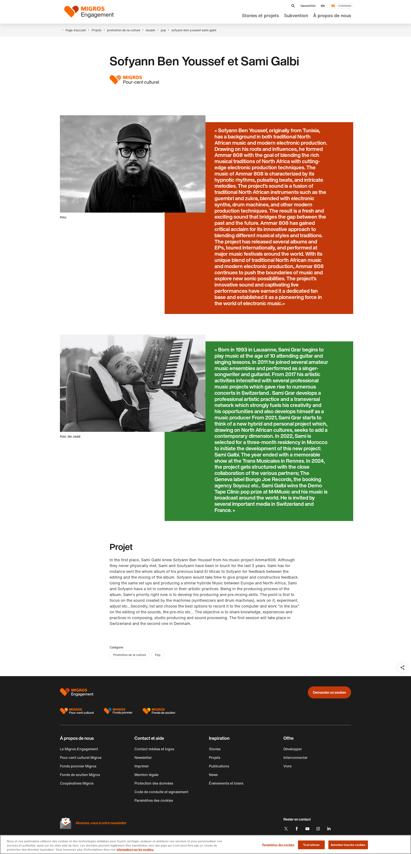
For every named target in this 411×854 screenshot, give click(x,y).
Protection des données (153, 783)
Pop (157, 655)
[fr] (89, 12)
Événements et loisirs (226, 783)
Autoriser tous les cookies (348, 845)
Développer (292, 749)
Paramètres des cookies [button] (153, 800)
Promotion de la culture (129, 655)
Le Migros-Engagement (79, 749)
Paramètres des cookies (278, 845)
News (213, 774)
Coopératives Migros (77, 783)
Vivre (287, 766)
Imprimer (141, 766)
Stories (214, 749)
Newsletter (308, 5)
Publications (219, 766)
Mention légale (146, 774)
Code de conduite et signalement (161, 791)
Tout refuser (311, 845)
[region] (205, 844)
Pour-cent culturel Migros (80, 757)
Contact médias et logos (154, 749)
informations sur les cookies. (135, 850)
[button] (293, 5)
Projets (214, 757)
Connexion (344, 5)
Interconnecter (295, 757)
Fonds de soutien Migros (80, 774)
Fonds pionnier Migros (78, 766)
